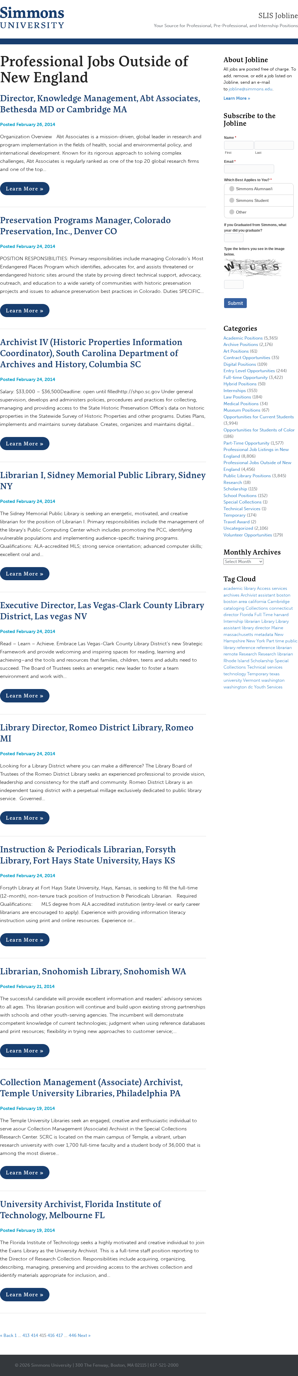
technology (235, 673)
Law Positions (237, 397)
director (231, 614)
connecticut (281, 608)
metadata (263, 634)
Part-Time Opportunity (246, 443)
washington (273, 680)
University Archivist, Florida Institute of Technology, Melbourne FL (80, 1209)
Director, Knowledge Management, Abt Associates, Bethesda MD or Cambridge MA (100, 103)
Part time (275, 641)
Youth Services (268, 687)
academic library (240, 588)
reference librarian (274, 647)
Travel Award (237, 521)
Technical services (265, 667)
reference (246, 647)
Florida (246, 614)
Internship (233, 621)
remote (231, 654)
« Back (6, 1335)
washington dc (238, 687)
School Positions (240, 495)
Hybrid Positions (240, 384)
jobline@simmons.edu (250, 89)
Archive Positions (241, 344)
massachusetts (238, 634)
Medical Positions (241, 403)
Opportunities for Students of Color (259, 430)
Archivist (249, 595)
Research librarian (275, 654)
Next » (84, 1335)
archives (232, 595)
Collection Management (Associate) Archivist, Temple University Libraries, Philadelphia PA (91, 1087)
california (257, 601)
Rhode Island (236, 660)
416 (51, 1335)
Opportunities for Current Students (259, 416)
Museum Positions (242, 410)
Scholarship (235, 489)
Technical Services (242, 508)
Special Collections (243, 502)
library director (256, 627)
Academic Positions (243, 338)
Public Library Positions (247, 475)
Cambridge (278, 601)
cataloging (234, 608)
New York (255, 641)
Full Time (263, 614)
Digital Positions (240, 364)
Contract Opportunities (247, 357)
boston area (235, 601)
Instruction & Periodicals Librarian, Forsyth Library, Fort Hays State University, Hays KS (88, 855)
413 (26, 1335)
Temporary (235, 515)
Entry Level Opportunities (249, 370)
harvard (281, 614)
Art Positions (236, 351)
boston (283, 595)
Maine (277, 627)
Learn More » (25, 188)
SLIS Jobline (278, 15)
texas (274, 673)
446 (73, 1335)
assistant (266, 595)
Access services (272, 588)
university (233, 680)
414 (34, 1335)
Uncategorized (238, 528)
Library (267, 621)
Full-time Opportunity (246, 377)
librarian (252, 621)
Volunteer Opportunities (248, 535)
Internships (235, 390)
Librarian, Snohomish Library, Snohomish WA (93, 971)
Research (233, 482)
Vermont (251, 680)
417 (59, 1335)
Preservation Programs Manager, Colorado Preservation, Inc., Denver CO (85, 225)
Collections (257, 608)
